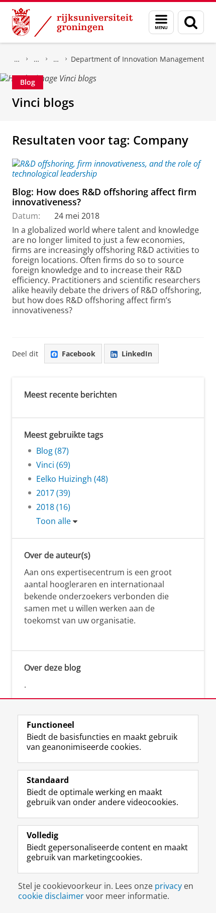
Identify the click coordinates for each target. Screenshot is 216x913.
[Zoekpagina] (190, 22)
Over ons (17, 59)
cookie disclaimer (51, 896)
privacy (168, 886)
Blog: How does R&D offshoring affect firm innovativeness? (104, 197)
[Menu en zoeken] (161, 22)
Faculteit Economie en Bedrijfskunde (37, 59)
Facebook (78, 353)
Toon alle (53, 521)
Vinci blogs (43, 102)
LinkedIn (137, 353)
